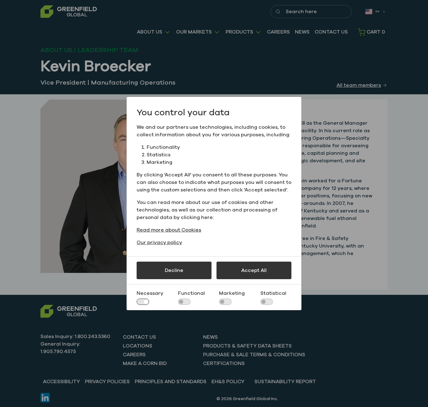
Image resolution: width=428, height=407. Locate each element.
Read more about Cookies (169, 230)
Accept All (254, 270)
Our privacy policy (159, 242)
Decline (174, 270)
